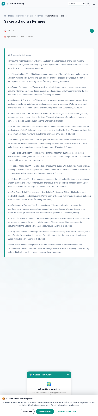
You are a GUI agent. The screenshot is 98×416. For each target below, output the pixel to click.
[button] (49, 374)
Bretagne (31, 16)
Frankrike (20, 16)
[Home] (5, 15)
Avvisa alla (27, 411)
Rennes (40, 16)
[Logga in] (88, 4)
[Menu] (93, 3)
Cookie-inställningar (67, 411)
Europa (11, 16)
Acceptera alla (45, 411)
